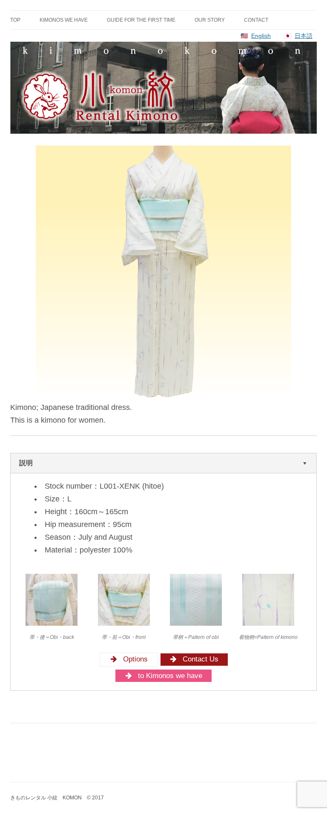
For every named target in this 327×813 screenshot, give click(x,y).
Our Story (210, 20)
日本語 (304, 35)
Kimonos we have (64, 20)
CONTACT (256, 20)
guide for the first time (141, 20)
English (261, 35)
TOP (15, 20)
